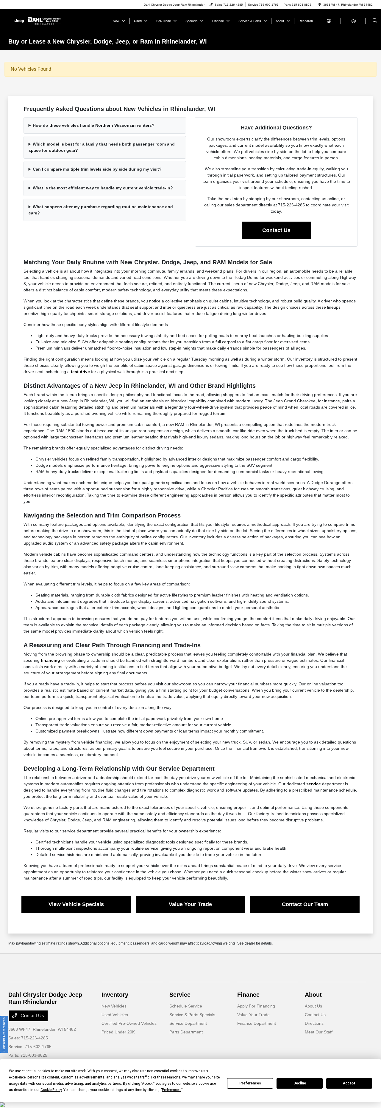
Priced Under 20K (118, 1032)
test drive (80, 371)
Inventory (115, 994)
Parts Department (186, 1032)
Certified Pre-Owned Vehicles (129, 1023)
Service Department (188, 1023)
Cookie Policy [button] (51, 1090)
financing (50, 660)
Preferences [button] (171, 1090)
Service (179, 994)
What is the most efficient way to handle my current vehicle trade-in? (103, 188)
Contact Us (276, 230)
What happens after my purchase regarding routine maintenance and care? (101, 209)
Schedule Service (185, 1006)
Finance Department (256, 1023)
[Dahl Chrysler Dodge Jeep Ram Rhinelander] (35, 20)
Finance (248, 994)
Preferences (250, 1083)
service (313, 783)
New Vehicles (114, 1006)
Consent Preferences (4, 1034)
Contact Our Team (305, 904)
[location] (319, 4)
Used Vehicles (115, 1014)
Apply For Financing (256, 1006)
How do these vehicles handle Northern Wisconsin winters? (93, 125)
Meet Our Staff (318, 1032)
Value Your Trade (190, 904)
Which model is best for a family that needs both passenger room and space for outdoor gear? (102, 147)
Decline (299, 1083)
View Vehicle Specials (76, 904)
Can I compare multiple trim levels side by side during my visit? (97, 169)
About (313, 994)
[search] (375, 20)
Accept (349, 1083)
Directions (314, 1023)
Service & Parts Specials (192, 1014)
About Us (313, 1006)
